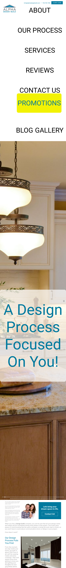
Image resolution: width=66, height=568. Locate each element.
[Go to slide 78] (35, 498)
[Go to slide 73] (29, 498)
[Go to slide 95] (54, 498)
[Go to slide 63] (18, 498)
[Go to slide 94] (53, 498)
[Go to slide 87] (45, 498)
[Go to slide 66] (21, 498)
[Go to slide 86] (44, 498)
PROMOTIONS (39, 103)
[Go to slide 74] (30, 498)
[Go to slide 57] (11, 498)
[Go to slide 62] (17, 498)
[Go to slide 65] (20, 498)
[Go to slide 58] (12, 498)
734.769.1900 (46, 3)
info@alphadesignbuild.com (32, 3)
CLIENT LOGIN (57, 3)
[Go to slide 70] (26, 498)
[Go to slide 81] (38, 498)
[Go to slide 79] (36, 498)
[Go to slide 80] (37, 498)
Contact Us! (50, 514)
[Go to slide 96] (55, 498)
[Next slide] (64, 301)
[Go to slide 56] (10, 498)
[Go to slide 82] (39, 498)
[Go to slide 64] (19, 498)
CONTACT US (39, 90)
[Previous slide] (2, 301)
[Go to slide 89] (47, 498)
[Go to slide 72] (28, 498)
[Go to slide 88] (46, 498)
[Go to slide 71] (27, 498)
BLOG (24, 130)
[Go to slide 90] (48, 498)
